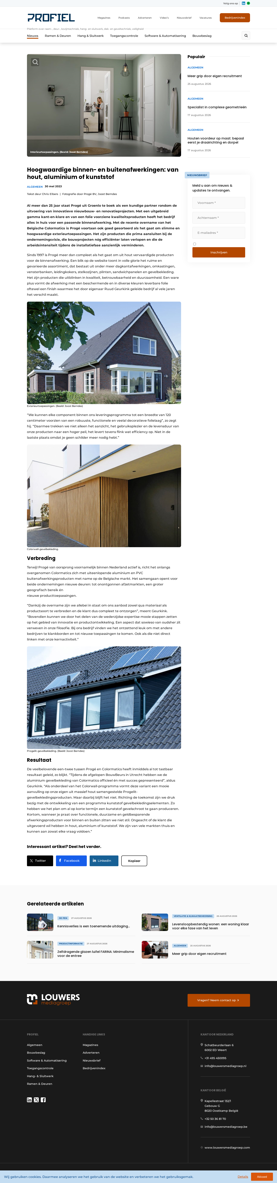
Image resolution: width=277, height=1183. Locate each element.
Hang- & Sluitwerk (40, 1076)
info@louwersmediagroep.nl (225, 1066)
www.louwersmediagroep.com (227, 1147)
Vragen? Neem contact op (216, 1000)
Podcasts (124, 17)
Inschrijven (218, 252)
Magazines (104, 17)
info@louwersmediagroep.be (226, 1127)
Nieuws (32, 36)
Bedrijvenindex (235, 17)
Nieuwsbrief (184, 17)
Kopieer (134, 861)
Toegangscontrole (124, 36)
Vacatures (206, 17)
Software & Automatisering (165, 36)
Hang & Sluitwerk (90, 36)
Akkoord (262, 1176)
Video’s (164, 17)
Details (243, 1177)
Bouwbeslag (202, 36)
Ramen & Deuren (58, 36)
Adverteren (145, 17)
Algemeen (35, 186)
